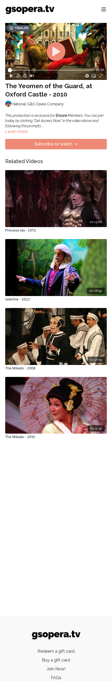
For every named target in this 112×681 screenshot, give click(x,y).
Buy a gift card (56, 660)
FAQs (56, 677)
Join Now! (56, 668)
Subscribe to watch (53, 144)
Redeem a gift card (56, 651)
